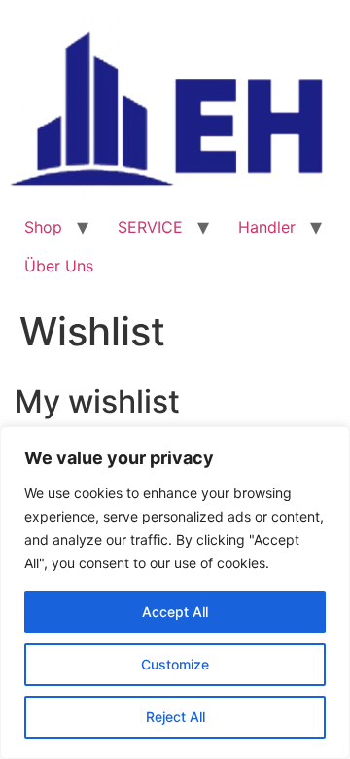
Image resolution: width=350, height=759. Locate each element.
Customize (175, 664)
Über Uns (58, 265)
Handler (267, 226)
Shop (43, 226)
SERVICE (150, 226)
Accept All (175, 611)
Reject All (175, 716)
